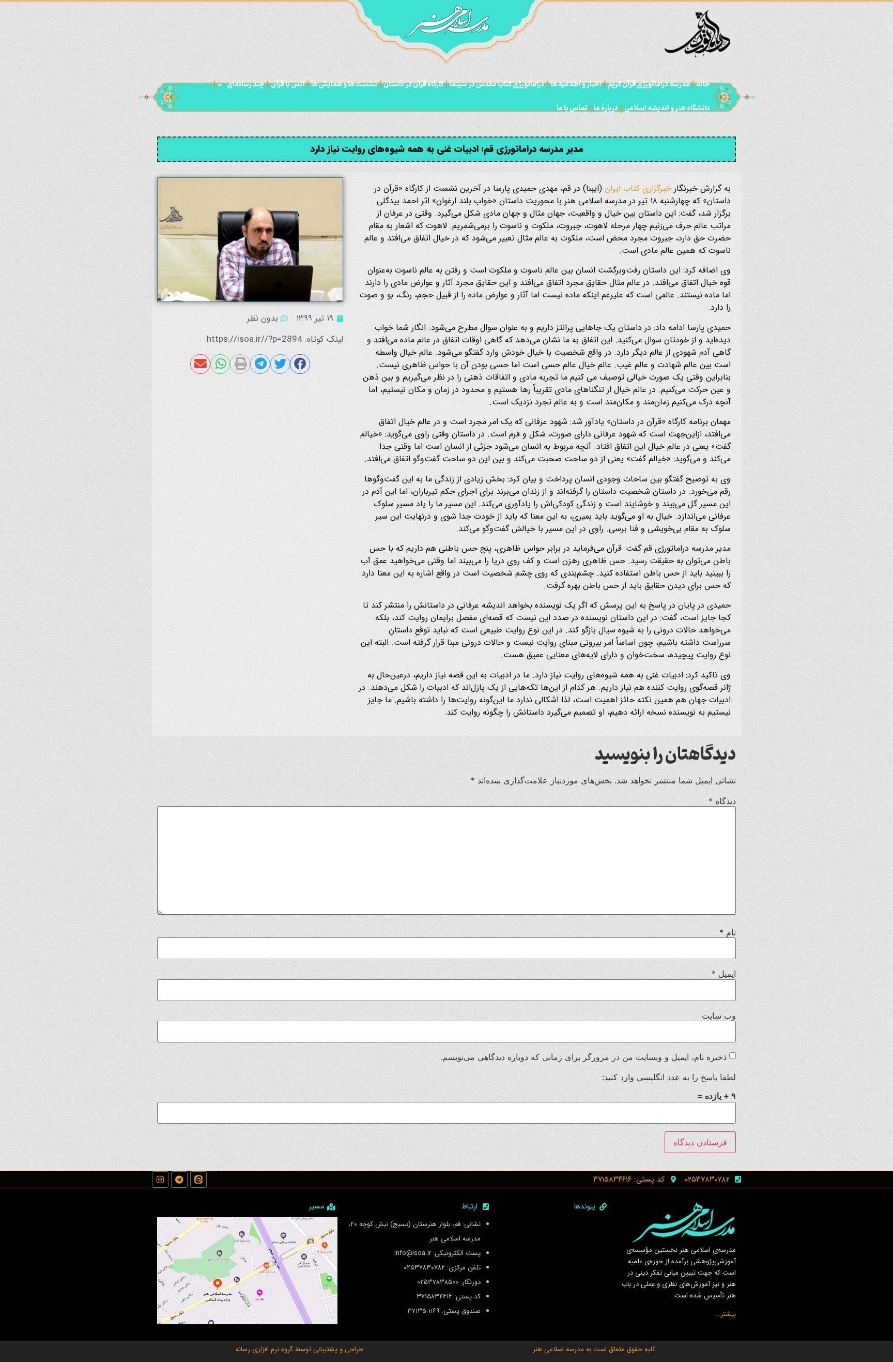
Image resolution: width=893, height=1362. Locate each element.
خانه (703, 85)
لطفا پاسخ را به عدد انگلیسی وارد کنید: (669, 1077)
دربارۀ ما (606, 108)
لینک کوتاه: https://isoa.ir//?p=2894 (275, 339)
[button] (300, 364)
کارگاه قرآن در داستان (413, 85)
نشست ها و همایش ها (344, 85)
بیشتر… (726, 1314)
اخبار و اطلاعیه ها (576, 85)
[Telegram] (179, 1179)
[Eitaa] (198, 1179)
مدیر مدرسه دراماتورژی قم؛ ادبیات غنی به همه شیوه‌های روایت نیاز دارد (446, 149)
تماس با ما (572, 108)
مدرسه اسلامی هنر (558, 1349)
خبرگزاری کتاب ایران (638, 188)
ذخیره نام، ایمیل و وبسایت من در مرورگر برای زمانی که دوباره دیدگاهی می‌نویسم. (583, 1057)
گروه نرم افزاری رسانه (264, 1349)
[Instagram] (160, 1179)
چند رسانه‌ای (246, 85)
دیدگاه (722, 801)
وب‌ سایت (719, 1015)
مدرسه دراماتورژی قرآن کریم (649, 85)
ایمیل (724, 974)
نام (727, 932)
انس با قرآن (288, 85)
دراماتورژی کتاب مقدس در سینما (497, 85)
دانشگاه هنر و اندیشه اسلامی (667, 108)
